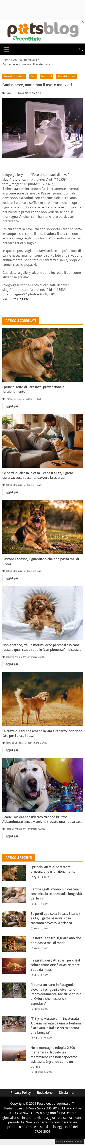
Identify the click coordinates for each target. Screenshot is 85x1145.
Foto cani (46, 76)
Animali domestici (14, 76)
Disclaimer (67, 1092)
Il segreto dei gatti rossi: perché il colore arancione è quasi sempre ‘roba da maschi (55, 965)
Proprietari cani (67, 76)
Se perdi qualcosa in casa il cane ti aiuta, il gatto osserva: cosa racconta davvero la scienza (37, 475)
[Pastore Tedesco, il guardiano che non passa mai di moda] (42, 527)
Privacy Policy (20, 1092)
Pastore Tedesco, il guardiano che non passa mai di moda (56, 940)
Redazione (45, 1092)
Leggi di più (11, 406)
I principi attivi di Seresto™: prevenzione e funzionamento (53, 869)
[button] (81, 49)
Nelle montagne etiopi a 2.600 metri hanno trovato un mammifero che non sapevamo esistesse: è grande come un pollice (54, 1057)
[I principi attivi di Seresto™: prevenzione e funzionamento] (42, 355)
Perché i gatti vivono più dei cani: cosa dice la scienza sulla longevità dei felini (56, 894)
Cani (32, 76)
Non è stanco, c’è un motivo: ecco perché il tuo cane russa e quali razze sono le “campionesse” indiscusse (41, 647)
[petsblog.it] (42, 31)
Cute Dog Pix (18, 299)
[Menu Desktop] (6, 49)
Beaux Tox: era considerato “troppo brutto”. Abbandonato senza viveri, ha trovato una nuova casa (42, 819)
